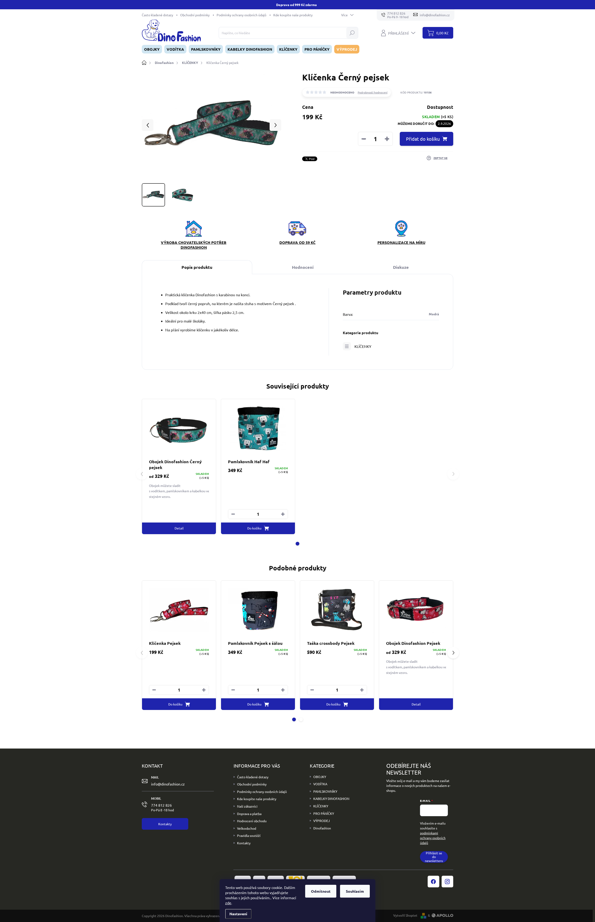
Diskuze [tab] (401, 267)
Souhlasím (355, 891)
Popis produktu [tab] (197, 267)
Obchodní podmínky (195, 15)
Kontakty (244, 843)
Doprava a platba (249, 814)
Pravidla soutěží (249, 835)
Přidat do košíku (423, 139)
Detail (179, 528)
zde (228, 902)
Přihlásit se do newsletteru (434, 857)
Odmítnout (321, 891)
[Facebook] (433, 881)
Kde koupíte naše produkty (293, 15)
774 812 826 (162, 807)
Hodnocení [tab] (303, 267)
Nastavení (238, 913)
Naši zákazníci (247, 806)
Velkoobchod (246, 828)
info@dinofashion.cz (168, 784)
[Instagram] (447, 881)
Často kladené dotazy (157, 15)
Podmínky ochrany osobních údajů (241, 15)
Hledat (352, 33)
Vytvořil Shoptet (405, 915)
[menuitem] (152, 49)
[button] (283, 514)
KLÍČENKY (362, 346)
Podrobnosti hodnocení (372, 92)
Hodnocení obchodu (252, 821)
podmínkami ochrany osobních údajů (433, 838)
